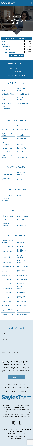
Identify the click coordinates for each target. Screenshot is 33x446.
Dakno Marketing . (16, 439)
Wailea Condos (16, 120)
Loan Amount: (7, 47)
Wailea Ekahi (21, 139)
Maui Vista (20, 283)
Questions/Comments (10, 352)
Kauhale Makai (7, 288)
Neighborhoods (10, 388)
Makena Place (7, 174)
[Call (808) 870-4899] (31, 3)
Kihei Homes (16, 210)
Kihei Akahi (6, 275)
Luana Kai (20, 311)
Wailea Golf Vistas (8, 94)
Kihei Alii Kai (21, 246)
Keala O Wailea (22, 129)
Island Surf (6, 257)
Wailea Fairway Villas (7, 156)
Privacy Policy (12, 433)
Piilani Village (21, 220)
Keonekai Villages (8, 246)
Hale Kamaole (22, 279)
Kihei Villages (21, 305)
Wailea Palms (22, 157)
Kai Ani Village (7, 298)
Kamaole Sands (22, 266)
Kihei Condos (16, 235)
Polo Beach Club (8, 195)
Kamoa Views (21, 242)
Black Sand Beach (21, 173)
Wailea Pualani (22, 103)
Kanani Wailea (7, 148)
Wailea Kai (5, 90)
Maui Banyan (6, 279)
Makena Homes (16, 167)
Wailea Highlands (23, 94)
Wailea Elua (6, 139)
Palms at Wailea (22, 148)
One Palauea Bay (23, 180)
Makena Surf (21, 195)
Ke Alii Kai (5, 220)
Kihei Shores (6, 262)
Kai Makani (6, 305)
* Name (4, 333)
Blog (16, 384)
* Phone (5, 346)
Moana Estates (22, 225)
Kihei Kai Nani (6, 302)
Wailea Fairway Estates (22, 98)
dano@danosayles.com (16, 75)
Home (9, 384)
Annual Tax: (6, 49)
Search (23, 384)
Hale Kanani (21, 302)
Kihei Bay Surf (7, 252)
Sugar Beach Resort (21, 297)
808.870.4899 (16, 71)
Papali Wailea (6, 152)
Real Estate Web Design (15, 437)
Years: (4, 41)
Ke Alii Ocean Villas (21, 271)
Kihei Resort (21, 292)
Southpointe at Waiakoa (7, 310)
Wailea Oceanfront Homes (6, 108)
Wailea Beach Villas (7, 134)
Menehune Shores (21, 287)
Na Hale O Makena (5, 200)
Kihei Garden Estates (21, 251)
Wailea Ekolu (21, 152)
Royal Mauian (22, 315)
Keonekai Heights (5, 224)
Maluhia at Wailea (6, 98)
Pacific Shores (7, 283)
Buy (28, 388)
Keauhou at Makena (6, 179)
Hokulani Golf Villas (22, 261)
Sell (7, 391)
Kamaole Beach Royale (7, 241)
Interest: (5, 44)
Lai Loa (19, 126)
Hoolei (4, 126)
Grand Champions (6, 143)
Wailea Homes (16, 82)
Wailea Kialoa (6, 103)
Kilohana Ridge (22, 216)
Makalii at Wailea (8, 129)
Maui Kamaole (22, 275)
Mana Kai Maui (7, 272)
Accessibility (21, 433)
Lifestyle (14, 391)
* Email (4, 339)
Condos (22, 388)
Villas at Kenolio (7, 315)
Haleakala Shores (8, 266)
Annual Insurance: (8, 52)
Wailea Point (21, 135)
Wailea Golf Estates (21, 89)
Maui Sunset (6, 292)
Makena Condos (16, 189)
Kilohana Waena (7, 216)
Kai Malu (20, 144)
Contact (24, 391)
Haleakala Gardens (20, 256)
